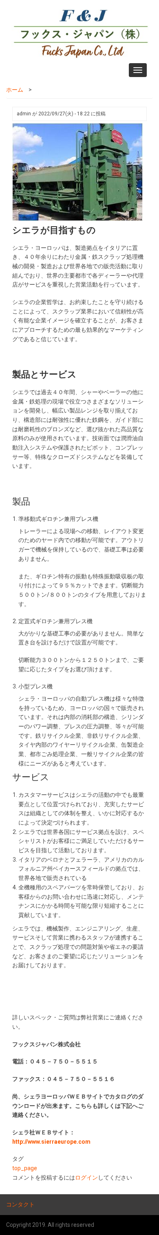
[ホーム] (78, 31)
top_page (24, 1168)
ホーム (14, 89)
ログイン (86, 1177)
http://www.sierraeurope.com (51, 1141)
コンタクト (20, 1204)
